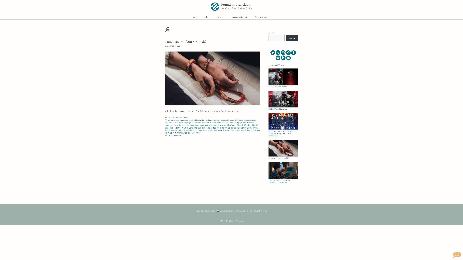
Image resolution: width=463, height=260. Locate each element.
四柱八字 (240, 125)
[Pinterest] (288, 52)
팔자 (193, 133)
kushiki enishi (178, 123)
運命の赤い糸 (246, 128)
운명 (238, 130)
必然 (191, 128)
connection (184, 120)
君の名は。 (231, 125)
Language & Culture (239, 17)
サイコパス (222, 125)
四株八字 (255, 125)
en (190, 120)
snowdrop (169, 125)
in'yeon (204, 120)
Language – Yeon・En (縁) (185, 41)
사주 (215, 130)
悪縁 (199, 128)
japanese (216, 120)
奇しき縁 (185, 128)
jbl (236, 120)
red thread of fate (223, 123)
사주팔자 (221, 130)
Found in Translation (236, 4)
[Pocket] (278, 57)
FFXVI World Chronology (278, 109)
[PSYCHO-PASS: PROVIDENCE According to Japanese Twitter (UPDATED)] (283, 129)
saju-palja (238, 123)
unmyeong (204, 125)
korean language (250, 120)
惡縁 (208, 128)
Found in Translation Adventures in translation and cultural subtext (231, 211)
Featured (171, 117)
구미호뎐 (174, 130)
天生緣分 (177, 128)
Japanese (178, 117)
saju (231, 123)
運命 (238, 128)
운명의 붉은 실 (246, 130)
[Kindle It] (283, 57)
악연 (232, 130)
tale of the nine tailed (181, 125)
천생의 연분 (179, 133)
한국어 (198, 133)
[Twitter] (272, 52)
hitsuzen (198, 120)
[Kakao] (293, 52)
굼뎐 (180, 130)
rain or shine (211, 123)
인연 (254, 130)
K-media (219, 17)
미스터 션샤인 (208, 130)
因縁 (171, 128)
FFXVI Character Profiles (278, 87)
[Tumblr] (278, 52)
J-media (205, 17)
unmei (197, 125)
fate (192, 120)
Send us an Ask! (261, 17)
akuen (176, 120)
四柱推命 (247, 125)
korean (240, 120)
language (187, 123)
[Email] (288, 58)
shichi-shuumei (248, 123)
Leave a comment (174, 136)
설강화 (227, 130)
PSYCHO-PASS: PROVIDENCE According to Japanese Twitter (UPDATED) (281, 133)
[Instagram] (283, 52)
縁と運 (227, 128)
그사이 (199, 130)
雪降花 (255, 128)
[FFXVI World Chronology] (283, 107)
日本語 (213, 128)
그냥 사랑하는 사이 (189, 130)
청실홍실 (187, 133)
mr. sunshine (196, 123)
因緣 (167, 128)
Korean (185, 117)
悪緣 (195, 128)
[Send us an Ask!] (457, 255)
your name (213, 125)
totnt (192, 125)
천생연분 (171, 133)
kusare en (168, 123)
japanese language (227, 120)
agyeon (170, 120)
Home (194, 17)
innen (210, 120)
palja (203, 123)
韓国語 (167, 130)
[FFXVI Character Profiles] (283, 84)
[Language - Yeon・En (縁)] (283, 156)
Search (272, 33)
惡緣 (204, 128)
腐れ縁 (233, 128)
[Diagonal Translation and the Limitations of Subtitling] (283, 178)
